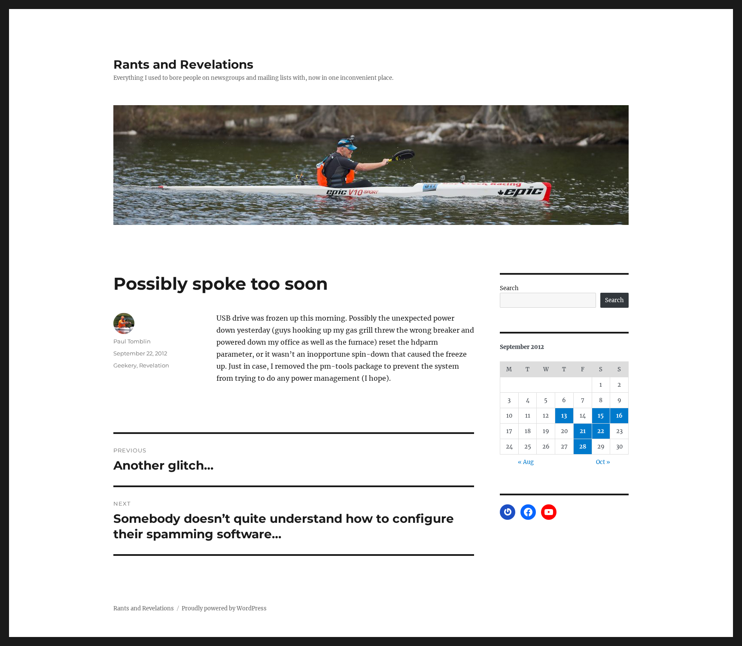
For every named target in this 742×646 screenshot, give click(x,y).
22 (600, 431)
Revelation (154, 365)
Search (509, 288)
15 (601, 415)
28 (582, 446)
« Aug (526, 462)
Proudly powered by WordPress (224, 608)
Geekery (125, 365)
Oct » (603, 462)
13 (564, 415)
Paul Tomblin (132, 341)
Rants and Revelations (183, 64)
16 (619, 415)
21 (583, 431)
